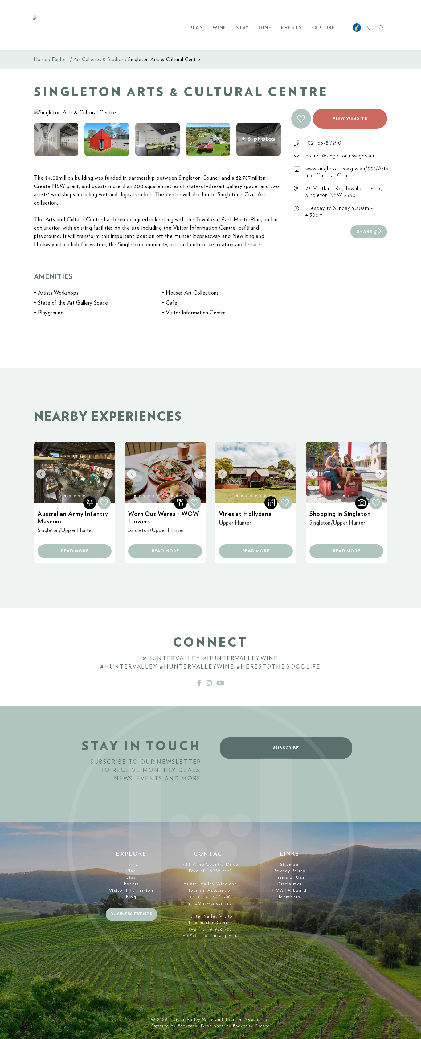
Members (289, 897)
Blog (131, 897)
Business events (131, 914)
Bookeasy (188, 1026)
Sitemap (289, 864)
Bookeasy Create (251, 1026)
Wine (220, 28)
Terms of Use (289, 877)
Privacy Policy (289, 871)
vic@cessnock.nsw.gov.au (210, 936)
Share (364, 232)
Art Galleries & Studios (98, 59)
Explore (323, 28)
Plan (196, 28)
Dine (265, 28)
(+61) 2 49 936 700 (210, 929)
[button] (301, 119)
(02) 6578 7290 (323, 143)
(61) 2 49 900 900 (210, 897)
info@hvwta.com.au (210, 903)
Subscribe (286, 748)
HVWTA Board (289, 890)
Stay (242, 28)
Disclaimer (289, 884)
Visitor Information (131, 890)
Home (40, 59)
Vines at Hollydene (245, 514)
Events (291, 28)
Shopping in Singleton (340, 514)
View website (350, 119)
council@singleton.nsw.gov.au (339, 156)
